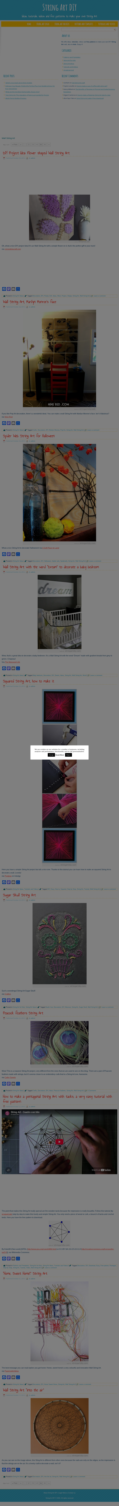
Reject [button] (68, 755)
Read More (59, 755)
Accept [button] (51, 755)
